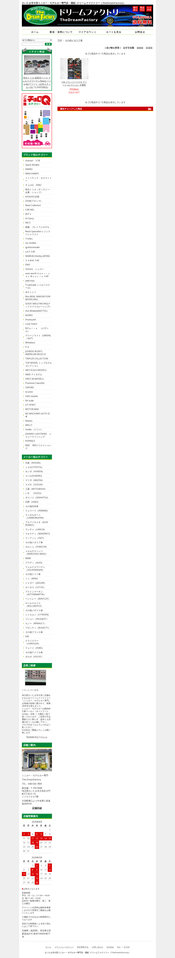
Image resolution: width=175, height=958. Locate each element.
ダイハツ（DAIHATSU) (36, 497)
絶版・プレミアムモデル (37, 227)
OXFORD (29, 387)
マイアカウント (88, 32)
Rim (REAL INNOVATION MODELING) (37, 298)
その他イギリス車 (34, 610)
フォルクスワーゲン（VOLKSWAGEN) (35, 568)
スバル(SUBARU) (33, 475)
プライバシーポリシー (64, 947)
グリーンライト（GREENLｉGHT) (38, 337)
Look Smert (31, 323)
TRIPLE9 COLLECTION (36, 358)
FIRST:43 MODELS (34, 378)
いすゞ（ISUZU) (33, 493)
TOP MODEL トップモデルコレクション (38, 364)
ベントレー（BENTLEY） (37, 598)
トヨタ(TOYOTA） (34, 467)
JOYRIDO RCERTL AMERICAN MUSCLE (35, 353)
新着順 (149, 47)
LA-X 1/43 (30, 251)
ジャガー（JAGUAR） (35, 582)
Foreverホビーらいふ (36, 736)
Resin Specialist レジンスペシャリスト (37, 233)
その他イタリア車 (74, 40)
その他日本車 (31, 506)
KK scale (29, 400)
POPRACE (30, 440)
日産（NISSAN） (33, 462)
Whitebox (30, 342)
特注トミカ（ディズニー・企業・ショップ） (38, 191)
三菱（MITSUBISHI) (35, 488)
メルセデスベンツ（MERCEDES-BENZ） (36, 553)
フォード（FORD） (34, 647)
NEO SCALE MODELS (35, 370)
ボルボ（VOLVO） (34, 656)
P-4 (27, 346)
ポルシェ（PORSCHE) (36, 546)
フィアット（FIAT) (34, 538)
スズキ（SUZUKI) (34, 484)
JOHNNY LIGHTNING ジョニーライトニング (38, 435)
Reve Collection (33, 205)
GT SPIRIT (30, 404)
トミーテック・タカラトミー (38, 179)
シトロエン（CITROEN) (37, 614)
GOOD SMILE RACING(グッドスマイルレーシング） (38, 305)
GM (27, 636)
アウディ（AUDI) (33, 562)
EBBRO (29, 169)
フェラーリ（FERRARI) (36, 510)
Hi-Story (29, 218)
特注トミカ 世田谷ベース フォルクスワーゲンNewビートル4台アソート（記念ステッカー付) (37, 82)
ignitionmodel (32, 247)
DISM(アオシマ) (33, 200)
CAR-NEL (29, 209)
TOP (59, 40)
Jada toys (30, 280)
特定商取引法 (82, 947)
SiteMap (110, 947)
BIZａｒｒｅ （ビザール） (37, 330)
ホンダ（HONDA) (34, 471)
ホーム (35, 32)
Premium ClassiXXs (35, 383)
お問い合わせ (97, 947)
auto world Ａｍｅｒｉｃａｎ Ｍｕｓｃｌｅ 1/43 (37, 275)
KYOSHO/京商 (32, 196)
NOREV (29, 315)
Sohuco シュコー (34, 269)
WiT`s (28, 214)
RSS (118, 947)
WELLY (28, 425)
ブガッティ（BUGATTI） (37, 627)
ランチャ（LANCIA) (35, 529)
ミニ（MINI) (31, 578)
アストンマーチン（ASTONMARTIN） (35, 593)
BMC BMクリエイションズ (38, 447)
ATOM (126, 947)
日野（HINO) (31, 501)
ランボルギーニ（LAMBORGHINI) (34, 516)
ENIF (27, 264)
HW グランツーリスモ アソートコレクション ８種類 (74, 83)
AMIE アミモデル (33, 374)
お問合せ (140, 32)
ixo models (30, 242)
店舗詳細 (37, 808)
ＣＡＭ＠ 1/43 (32, 260)
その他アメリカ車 (34, 652)
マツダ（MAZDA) (34, 480)
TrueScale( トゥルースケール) (37, 286)
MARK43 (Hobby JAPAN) (37, 256)
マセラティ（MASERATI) (37, 533)
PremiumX (30, 319)
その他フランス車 (34, 632)
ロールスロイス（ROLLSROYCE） (34, 604)
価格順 (140, 47)
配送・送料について (61, 32)
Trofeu (29, 238)
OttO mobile (31, 396)
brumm (29, 391)
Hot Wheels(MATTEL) (36, 310)
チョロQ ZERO (33, 185)
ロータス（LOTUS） (35, 587)
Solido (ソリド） (34, 429)
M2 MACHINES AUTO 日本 (37, 415)
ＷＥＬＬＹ (30, 292)
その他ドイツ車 (33, 574)
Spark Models (32, 164)
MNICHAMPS (32, 173)
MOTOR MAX (32, 409)
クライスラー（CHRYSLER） (32, 642)
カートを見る (113, 32)
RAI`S (27, 222)
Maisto (28, 420)
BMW (28, 558)
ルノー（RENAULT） (35, 623)
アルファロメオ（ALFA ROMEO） (37, 524)
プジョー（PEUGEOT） (37, 618)
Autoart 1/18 (32, 160)
